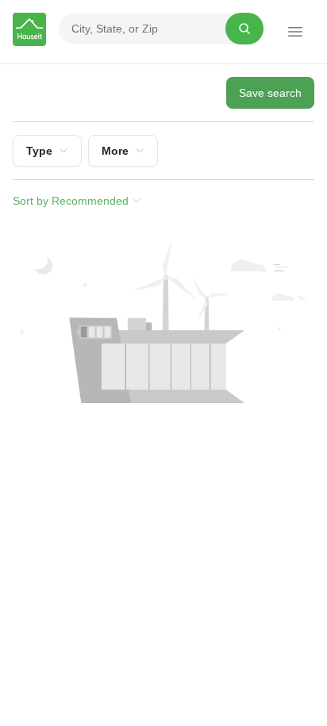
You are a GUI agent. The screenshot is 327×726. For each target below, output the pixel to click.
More (115, 150)
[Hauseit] (29, 29)
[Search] (244, 28)
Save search (270, 92)
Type (39, 150)
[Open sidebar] (295, 32)
